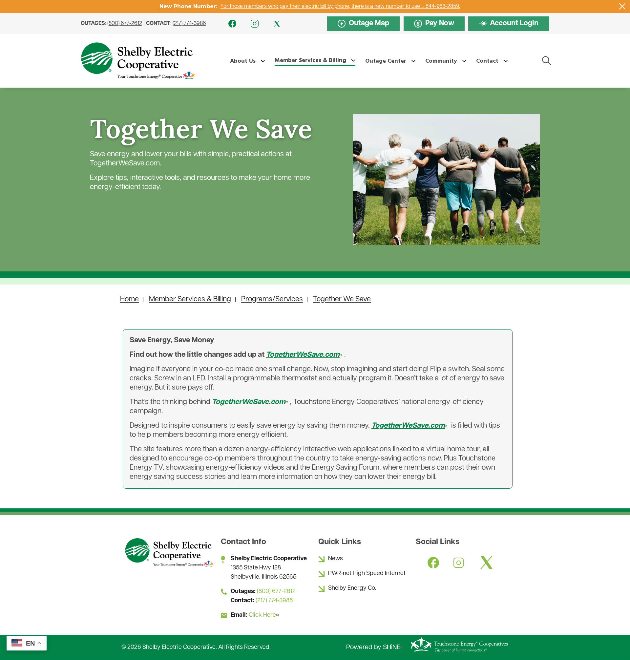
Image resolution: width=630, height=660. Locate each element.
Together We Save (342, 299)
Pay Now (434, 24)
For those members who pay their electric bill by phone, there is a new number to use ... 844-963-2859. (340, 6)
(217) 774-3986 (189, 23)
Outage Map (363, 24)
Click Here (262, 615)
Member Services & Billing (190, 299)
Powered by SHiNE (373, 647)
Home (129, 299)
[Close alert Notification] (622, 6)
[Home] (137, 60)
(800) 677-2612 (124, 23)
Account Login (508, 24)
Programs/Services (272, 299)
